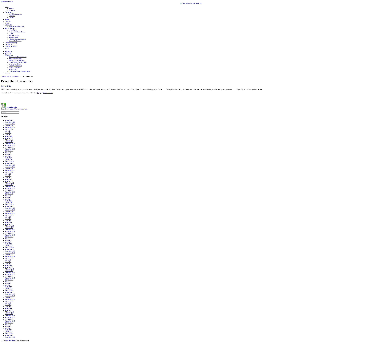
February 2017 (9, 290)
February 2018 (9, 269)
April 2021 (8, 201)
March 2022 (8, 181)
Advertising (8, 51)
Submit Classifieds (14, 67)
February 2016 (9, 312)
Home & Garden (14, 35)
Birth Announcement (15, 58)
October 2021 (9, 190)
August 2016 (9, 301)
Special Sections (10, 28)
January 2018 (9, 271)
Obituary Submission (15, 66)
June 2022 (8, 176)
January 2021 (9, 206)
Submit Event (13, 69)
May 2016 (8, 306)
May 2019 (8, 242)
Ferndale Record (6, 76)
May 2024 (8, 134)
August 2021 (9, 194)
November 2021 (10, 188)
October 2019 (9, 233)
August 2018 (9, 258)
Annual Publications (15, 41)
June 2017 (8, 283)
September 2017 (10, 278)
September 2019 (10, 235)
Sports (7, 19)
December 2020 (10, 208)
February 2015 (9, 333)
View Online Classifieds (16, 26)
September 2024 (10, 127)
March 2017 (8, 289)
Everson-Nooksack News (17, 32)
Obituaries (12, 16)
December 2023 (10, 143)
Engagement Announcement (18, 62)
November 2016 (10, 296)
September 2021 (10, 192)
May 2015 (8, 328)
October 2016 (9, 298)
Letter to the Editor (15, 64)
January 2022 (9, 185)
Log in (7, 48)
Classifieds (8, 25)
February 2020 (9, 226)
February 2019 (9, 247)
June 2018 (8, 262)
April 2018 (8, 265)
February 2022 (9, 183)
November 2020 (10, 210)
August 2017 (9, 280)
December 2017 (10, 272)
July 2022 (8, 174)
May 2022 (8, 177)
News (6, 7)
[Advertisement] (191, 98)
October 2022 (9, 169)
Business (11, 8)
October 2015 (9, 319)
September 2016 (10, 299)
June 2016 (8, 305)
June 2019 (8, 240)
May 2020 (8, 220)
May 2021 (8, 199)
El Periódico (13, 30)
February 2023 (9, 161)
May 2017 (8, 285)
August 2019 (9, 237)
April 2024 (8, 136)
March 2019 (8, 246)
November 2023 (10, 145)
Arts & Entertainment (15, 14)
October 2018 (9, 255)
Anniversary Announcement (17, 57)
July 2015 (8, 324)
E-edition (8, 21)
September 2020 (10, 213)
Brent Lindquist (6, 86)
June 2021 (8, 197)
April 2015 (8, 330)
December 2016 (10, 294)
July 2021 (8, 195)
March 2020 (8, 224)
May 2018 (8, 263)
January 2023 (9, 163)
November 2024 (10, 124)
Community (8, 12)
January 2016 (9, 314)
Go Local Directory (11, 42)
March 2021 (8, 203)
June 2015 (8, 326)
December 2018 (10, 251)
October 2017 (9, 276)
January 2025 (9, 120)
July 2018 (8, 260)
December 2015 (10, 315)
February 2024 (9, 140)
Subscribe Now (48, 93)
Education (12, 10)
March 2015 (8, 332)
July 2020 (8, 217)
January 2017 (9, 292)
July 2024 (8, 131)
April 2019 (8, 244)
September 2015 (10, 321)
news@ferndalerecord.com (18, 109)
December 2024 (10, 122)
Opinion (11, 17)
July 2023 (8, 152)
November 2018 (10, 253)
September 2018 (10, 256)
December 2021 (10, 186)
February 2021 (9, 204)
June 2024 (8, 133)
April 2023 (8, 158)
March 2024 (8, 138)
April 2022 (8, 179)
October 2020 (9, 212)
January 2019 (9, 249)
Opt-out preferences (11, 46)
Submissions (9, 55)
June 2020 (8, 219)
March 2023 (8, 160)
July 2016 (8, 303)
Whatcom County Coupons (17, 39)
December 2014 (10, 337)
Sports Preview (13, 37)
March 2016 (8, 310)
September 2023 (10, 149)
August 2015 (9, 323)
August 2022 (9, 172)
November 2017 (10, 274)
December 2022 (10, 165)
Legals (7, 23)
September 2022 (10, 170)
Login (39, 93)
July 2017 (8, 281)
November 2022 (10, 167)
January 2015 (9, 335)
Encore (11, 34)
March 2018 (8, 267)
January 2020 (9, 228)
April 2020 (8, 222)
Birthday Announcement (16, 60)
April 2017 (8, 287)
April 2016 (8, 308)
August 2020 (9, 215)
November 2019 (10, 231)
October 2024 (9, 126)
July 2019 (8, 238)
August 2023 (9, 151)
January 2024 (9, 142)
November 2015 (10, 317)
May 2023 (8, 156)
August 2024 (9, 129)
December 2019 (10, 229)
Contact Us (8, 44)
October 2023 (9, 147)
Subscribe (8, 53)
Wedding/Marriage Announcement (19, 71)
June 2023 (8, 154)
